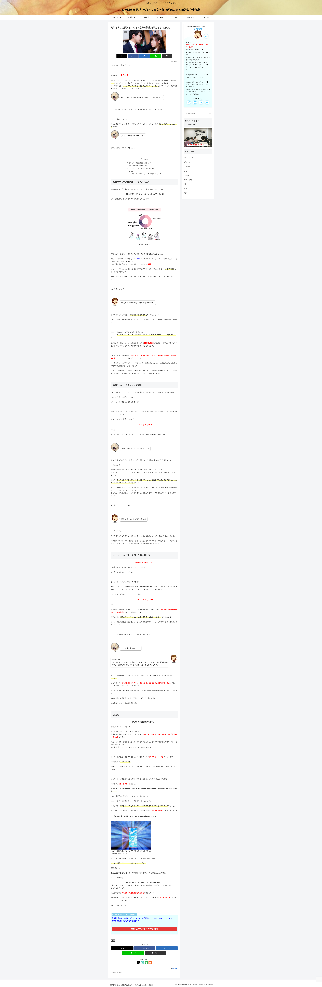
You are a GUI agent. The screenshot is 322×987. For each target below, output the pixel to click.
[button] (167, 56)
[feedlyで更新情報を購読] (146, 962)
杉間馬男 (198, 28)
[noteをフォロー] (142, 962)
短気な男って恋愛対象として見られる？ (141, 163)
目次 (141, 159)
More (206, 36)
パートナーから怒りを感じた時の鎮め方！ (141, 168)
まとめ (131, 171)
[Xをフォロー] (138, 962)
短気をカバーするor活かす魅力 (138, 165)
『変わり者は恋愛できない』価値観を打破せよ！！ (145, 173)
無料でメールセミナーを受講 (144, 928)
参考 (138, 259)
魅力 (114, 940)
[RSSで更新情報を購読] (150, 962)
